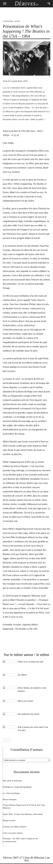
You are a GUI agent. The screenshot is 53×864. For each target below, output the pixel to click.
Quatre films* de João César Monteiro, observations (23, 814)
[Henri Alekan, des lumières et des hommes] (9, 691)
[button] (4, 3)
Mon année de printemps (12, 781)
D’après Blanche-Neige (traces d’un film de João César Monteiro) (24, 806)
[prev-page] (4, 740)
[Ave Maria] (9, 678)
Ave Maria (22, 675)
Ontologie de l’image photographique (17, 787)
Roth (17, 21)
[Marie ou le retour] (9, 704)
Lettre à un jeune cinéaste (12, 833)
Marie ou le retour (25, 701)
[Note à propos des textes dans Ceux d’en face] (9, 730)
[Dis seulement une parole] (9, 717)
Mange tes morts (9, 820)
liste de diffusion (34, 857)
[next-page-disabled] (8, 740)
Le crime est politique (11, 793)
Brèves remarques (9, 799)
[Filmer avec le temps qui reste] (9, 665)
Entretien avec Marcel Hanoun (14, 827)
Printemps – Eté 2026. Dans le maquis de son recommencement (20, 840)
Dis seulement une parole (28, 714)
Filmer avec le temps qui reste (30, 662)
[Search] (49, 3)
